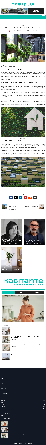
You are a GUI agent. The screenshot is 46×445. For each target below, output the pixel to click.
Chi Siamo (3, 376)
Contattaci (3, 378)
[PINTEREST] (25, 197)
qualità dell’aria (4, 96)
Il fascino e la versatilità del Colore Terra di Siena (31, 206)
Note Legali (3, 388)
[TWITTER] (16, 197)
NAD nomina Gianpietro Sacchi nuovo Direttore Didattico (34, 241)
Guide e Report (4, 385)
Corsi (2, 383)
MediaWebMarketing (27, 443)
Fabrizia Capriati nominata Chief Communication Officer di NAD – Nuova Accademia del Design (11, 240)
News (23, 25)
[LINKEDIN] (20, 197)
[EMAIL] (35, 197)
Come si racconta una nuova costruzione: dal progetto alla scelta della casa (27, 354)
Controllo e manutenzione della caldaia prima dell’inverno (24, 328)
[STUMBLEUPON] (30, 198)
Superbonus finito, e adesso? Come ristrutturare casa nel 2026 (25, 344)
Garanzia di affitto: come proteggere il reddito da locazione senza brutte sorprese (26, 337)
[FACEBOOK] (11, 197)
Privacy (2, 390)
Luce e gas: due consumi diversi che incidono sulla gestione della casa (18, 323)
